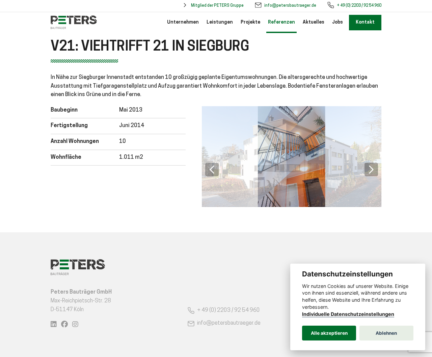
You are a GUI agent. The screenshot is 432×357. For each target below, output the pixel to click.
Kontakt (365, 22)
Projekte (250, 22)
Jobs (337, 22)
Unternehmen (183, 22)
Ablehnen (386, 333)
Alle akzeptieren (329, 333)
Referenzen (281, 22)
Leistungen (220, 22)
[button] (212, 169)
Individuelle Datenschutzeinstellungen (348, 314)
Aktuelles (313, 22)
